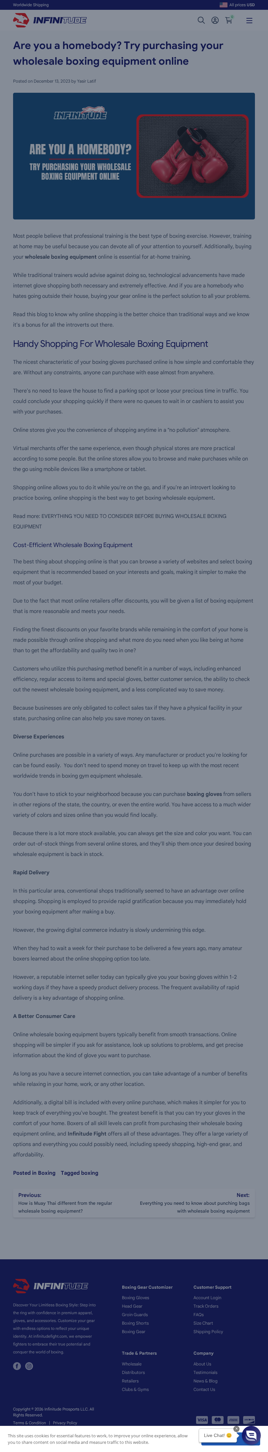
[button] (251, 1435)
